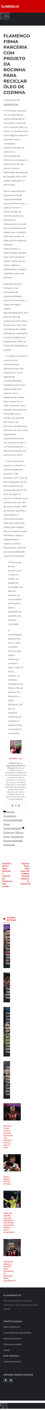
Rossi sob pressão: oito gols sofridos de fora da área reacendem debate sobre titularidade (8, 1222)
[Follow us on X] (7, 1408)
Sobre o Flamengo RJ (11, 1327)
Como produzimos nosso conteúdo (17, 1332)
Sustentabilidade (12, 828)
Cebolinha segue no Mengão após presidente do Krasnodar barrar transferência (9, 1271)
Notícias (10, 811)
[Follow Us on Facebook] (5, 1380)
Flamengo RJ (10, 6)
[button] (1, 22)
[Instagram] (13, 806)
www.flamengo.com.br (12, 1361)
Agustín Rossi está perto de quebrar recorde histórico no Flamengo (25, 873)
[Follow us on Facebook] (3, 1408)
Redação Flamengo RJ (12, 1338)
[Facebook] (19, 806)
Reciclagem (9, 815)
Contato (6, 1350)
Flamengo (8, 832)
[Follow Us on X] (11, 1380)
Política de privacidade (12, 1344)
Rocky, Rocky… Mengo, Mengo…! (7, 1180)
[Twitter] (16, 806)
